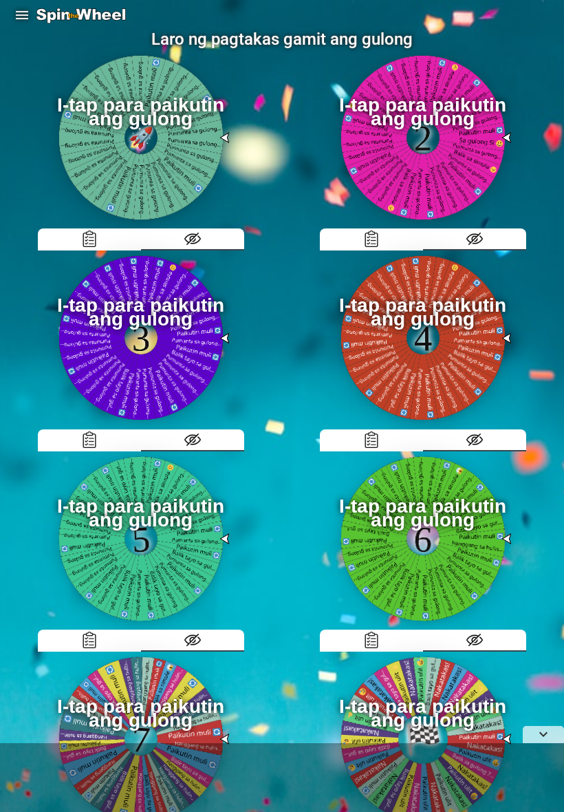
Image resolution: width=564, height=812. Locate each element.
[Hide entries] (192, 239)
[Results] (89, 239)
